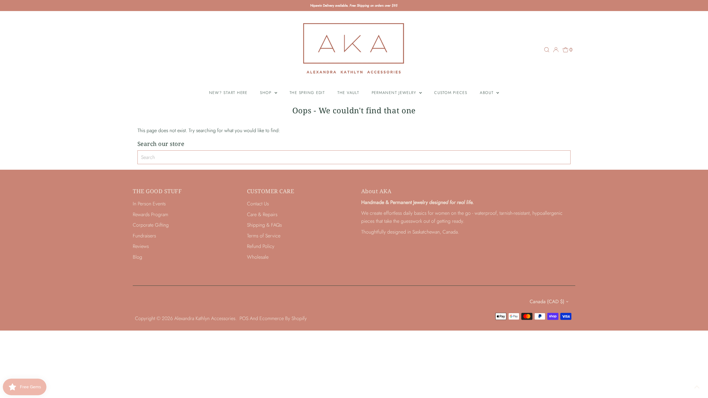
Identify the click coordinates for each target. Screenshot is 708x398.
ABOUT (487, 92)
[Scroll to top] (696, 386)
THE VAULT (348, 92)
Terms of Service (263, 235)
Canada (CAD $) (547, 301)
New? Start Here (228, 92)
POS (244, 318)
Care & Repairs (262, 214)
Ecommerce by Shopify (283, 318)
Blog (137, 257)
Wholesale (258, 257)
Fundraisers (144, 235)
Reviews (141, 246)
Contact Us (258, 203)
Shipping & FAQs (264, 225)
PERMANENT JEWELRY (395, 92)
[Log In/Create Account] (555, 49)
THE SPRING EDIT (307, 92)
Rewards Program (150, 214)
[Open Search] (546, 49)
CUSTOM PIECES (450, 92)
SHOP (266, 92)
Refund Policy (260, 246)
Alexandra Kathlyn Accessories (204, 318)
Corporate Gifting (151, 225)
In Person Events (149, 203)
